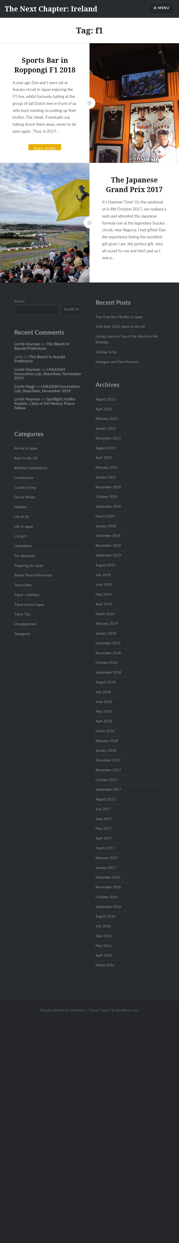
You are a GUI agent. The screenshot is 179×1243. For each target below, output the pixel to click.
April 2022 (104, 409)
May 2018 (104, 711)
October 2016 (106, 897)
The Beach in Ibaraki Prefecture (41, 346)
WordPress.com (127, 1010)
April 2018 (104, 721)
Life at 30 (21, 517)
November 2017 (108, 770)
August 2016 (106, 916)
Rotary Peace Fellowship (33, 575)
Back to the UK (26, 458)
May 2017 (104, 828)
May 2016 (104, 946)
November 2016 (108, 887)
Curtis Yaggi (24, 387)
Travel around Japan (29, 605)
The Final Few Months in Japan (119, 317)
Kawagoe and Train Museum (117, 362)
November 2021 (108, 438)
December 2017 (108, 760)
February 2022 (107, 419)
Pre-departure (24, 556)
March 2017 (105, 848)
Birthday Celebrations (30, 468)
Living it (20, 536)
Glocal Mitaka (24, 497)
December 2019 (108, 536)
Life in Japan (23, 527)
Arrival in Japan (25, 448)
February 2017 (107, 858)
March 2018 (105, 731)
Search (19, 301)
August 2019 (106, 565)
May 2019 (104, 594)
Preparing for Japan (28, 566)
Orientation (23, 546)
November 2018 (108, 653)
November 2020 (108, 487)
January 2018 (106, 750)
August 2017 (106, 799)
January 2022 (106, 428)
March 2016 (105, 965)
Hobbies (20, 507)
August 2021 (106, 448)
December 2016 (108, 877)
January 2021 (106, 477)
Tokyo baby (23, 585)
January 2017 (106, 868)
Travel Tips (22, 614)
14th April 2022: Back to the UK (120, 327)
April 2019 (104, 604)
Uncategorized (25, 624)
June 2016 (104, 936)
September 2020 (108, 506)
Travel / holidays (27, 595)
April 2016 (104, 955)
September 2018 (108, 672)
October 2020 (106, 497)
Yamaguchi (22, 634)
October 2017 (106, 780)
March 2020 (105, 516)
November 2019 (108, 545)
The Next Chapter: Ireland (51, 9)
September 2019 (108, 555)
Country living (25, 487)
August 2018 (106, 682)
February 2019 (107, 623)
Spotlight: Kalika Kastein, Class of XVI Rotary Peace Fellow (44, 403)
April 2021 (104, 458)
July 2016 (103, 926)
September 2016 (108, 907)
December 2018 (108, 643)
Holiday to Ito (106, 352)
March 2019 (105, 614)
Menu (163, 8)
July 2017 (103, 809)
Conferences (24, 478)
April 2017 (104, 838)
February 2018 (107, 741)
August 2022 (106, 399)
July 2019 (103, 575)
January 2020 (106, 526)
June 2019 (104, 584)
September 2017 (108, 789)
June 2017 (104, 819)
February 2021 (107, 467)
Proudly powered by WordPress (63, 1010)
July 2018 (103, 692)
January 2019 (106, 633)
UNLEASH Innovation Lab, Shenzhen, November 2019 (47, 374)
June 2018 (104, 702)
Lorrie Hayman (27, 344)
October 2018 (106, 662)
